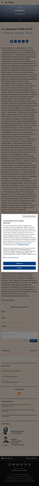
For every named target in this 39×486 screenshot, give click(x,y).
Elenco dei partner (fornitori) (10, 257)
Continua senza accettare (29, 216)
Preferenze (19, 263)
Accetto (19, 267)
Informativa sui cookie (23, 244)
